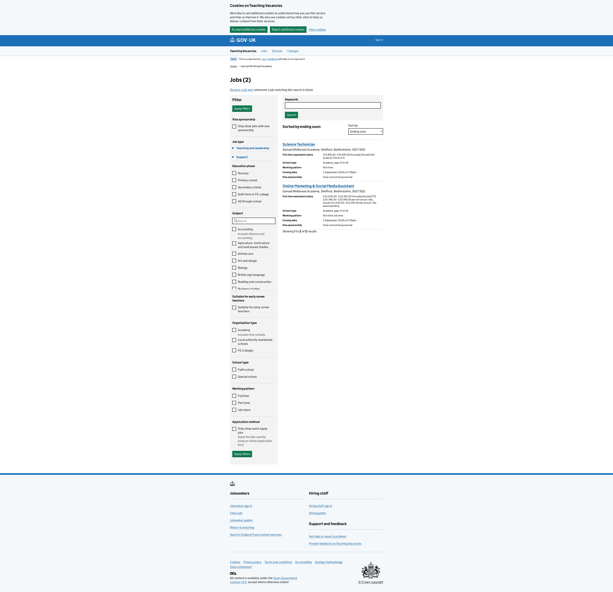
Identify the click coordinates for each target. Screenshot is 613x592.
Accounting (245, 229)
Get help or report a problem (327, 536)
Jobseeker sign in (241, 506)
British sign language (251, 275)
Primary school (247, 180)
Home (233, 66)
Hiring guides (317, 513)
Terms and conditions (278, 562)
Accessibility (303, 562)
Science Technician (299, 144)
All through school (249, 201)
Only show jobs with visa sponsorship (253, 128)
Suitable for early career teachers (253, 309)
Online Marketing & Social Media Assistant (318, 186)
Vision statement (241, 567)
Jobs (264, 51)
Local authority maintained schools (255, 342)
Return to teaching (242, 527)
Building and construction (254, 282)
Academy (244, 330)
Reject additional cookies (288, 29)
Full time (243, 396)
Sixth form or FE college (253, 194)
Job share (244, 410)
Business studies (249, 289)
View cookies (317, 29)
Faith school (246, 369)
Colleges (293, 51)
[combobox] (253, 221)
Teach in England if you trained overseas (256, 534)
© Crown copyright (370, 582)
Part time (244, 403)
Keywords (291, 99)
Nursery (243, 173)
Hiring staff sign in (320, 506)
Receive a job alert (242, 90)
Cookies (235, 562)
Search (291, 115)
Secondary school (249, 187)
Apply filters (242, 108)
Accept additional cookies (249, 29)
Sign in (379, 39)
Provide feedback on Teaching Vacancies (335, 543)
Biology (242, 268)
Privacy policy (252, 562)
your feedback (270, 59)
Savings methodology (329, 562)
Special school (247, 376)
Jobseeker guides (241, 520)
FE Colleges (246, 350)
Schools (277, 51)
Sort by (353, 125)
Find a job (236, 513)
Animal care (245, 254)
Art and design (247, 261)
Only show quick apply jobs (252, 430)
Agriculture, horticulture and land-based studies (253, 245)
